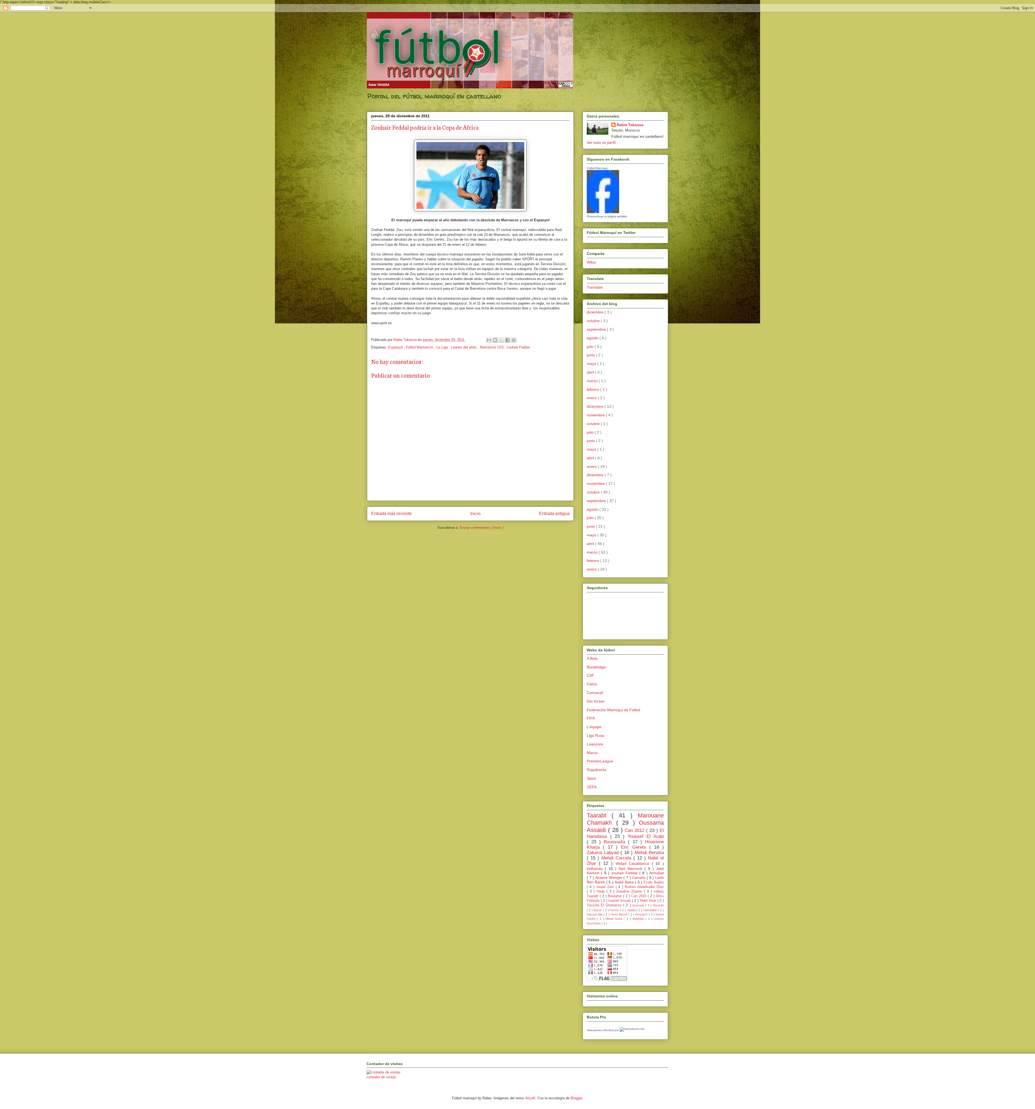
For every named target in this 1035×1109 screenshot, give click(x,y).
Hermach (641, 914)
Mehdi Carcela (617, 858)
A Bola (592, 658)
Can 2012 (635, 830)
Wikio (591, 262)
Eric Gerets (635, 847)
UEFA (591, 787)
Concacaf (595, 692)
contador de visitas (381, 1077)
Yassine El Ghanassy (605, 905)
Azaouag (638, 905)
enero (592, 398)
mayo (592, 363)
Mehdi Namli (614, 918)
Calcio (592, 684)
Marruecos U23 (492, 347)
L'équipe (594, 727)
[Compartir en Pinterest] (513, 340)
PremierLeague (600, 761)
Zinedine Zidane (630, 891)
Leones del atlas (464, 347)
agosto (593, 338)
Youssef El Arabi (645, 836)
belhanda (596, 868)
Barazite (658, 905)
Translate (595, 287)
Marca (592, 753)
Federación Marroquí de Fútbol (613, 710)
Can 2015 (639, 896)
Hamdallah (650, 910)
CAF (590, 675)
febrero (593, 389)
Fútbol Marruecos (420, 347)
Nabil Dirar (648, 901)
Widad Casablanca (634, 863)
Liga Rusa (595, 735)
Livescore (595, 744)
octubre (594, 321)
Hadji (601, 891)
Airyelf (530, 1098)
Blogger (576, 1098)
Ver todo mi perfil (601, 142)
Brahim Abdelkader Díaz (644, 887)
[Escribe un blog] (495, 340)
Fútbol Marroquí (597, 168)
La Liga (442, 347)
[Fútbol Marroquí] (603, 212)
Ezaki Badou (654, 882)
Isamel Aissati (620, 901)
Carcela (639, 877)
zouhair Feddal (518, 347)
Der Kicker (596, 701)
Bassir (598, 910)
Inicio (475, 513)
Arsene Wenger (609, 877)
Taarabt (599, 815)
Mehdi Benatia (649, 852)
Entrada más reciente (391, 513)
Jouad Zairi (606, 887)
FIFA (591, 718)
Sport (591, 778)
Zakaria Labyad (603, 852)
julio (591, 346)
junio (591, 355)
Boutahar (615, 896)
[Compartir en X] (501, 340)
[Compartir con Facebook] (507, 340)
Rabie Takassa (630, 125)
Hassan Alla (595, 914)
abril (591, 372)
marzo (593, 381)
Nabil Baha (625, 882)
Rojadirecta (596, 770)
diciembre (596, 312)
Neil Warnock (631, 868)
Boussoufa (616, 841)
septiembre (597, 329)
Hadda (632, 910)
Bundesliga (596, 667)
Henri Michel (619, 914)
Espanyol (396, 347)
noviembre (596, 415)
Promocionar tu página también (607, 216)
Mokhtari (639, 918)
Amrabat (656, 873)
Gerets (615, 910)
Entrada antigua (554, 513)
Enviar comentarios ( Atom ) (481, 528)
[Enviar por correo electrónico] (489, 340)
